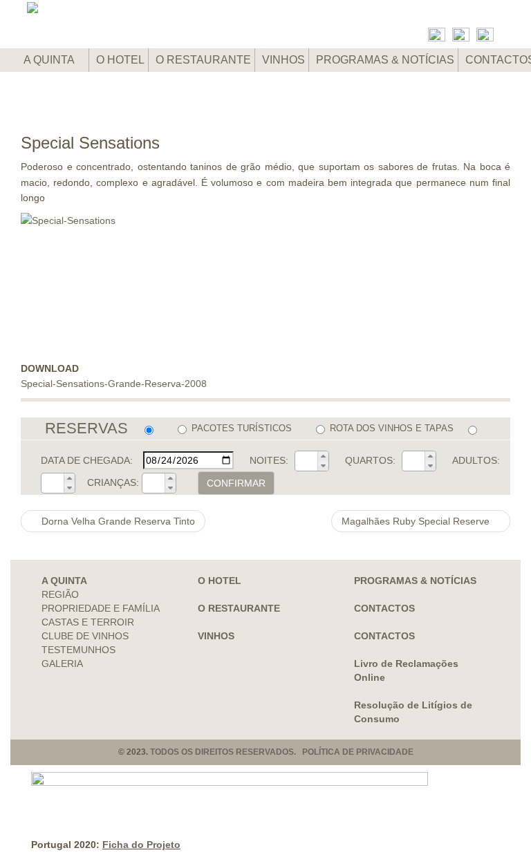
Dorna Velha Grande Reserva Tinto (117, 521)
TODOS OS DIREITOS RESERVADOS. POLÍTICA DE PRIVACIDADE (281, 752)
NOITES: (269, 460)
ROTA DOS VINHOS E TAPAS (392, 428)
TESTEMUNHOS (78, 649)
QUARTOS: (370, 460)
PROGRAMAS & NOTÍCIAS (385, 60)
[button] (322, 456)
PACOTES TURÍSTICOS (242, 428)
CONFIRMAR (236, 483)
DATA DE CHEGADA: (87, 460)
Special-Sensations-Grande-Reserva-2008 (114, 383)
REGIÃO (60, 594)
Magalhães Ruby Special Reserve (417, 521)
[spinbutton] (306, 461)
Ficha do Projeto (141, 844)
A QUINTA (50, 60)
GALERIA (62, 663)
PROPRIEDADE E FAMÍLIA (100, 608)
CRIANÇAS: (113, 482)
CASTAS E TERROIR (87, 622)
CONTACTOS (384, 608)
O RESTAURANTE (203, 60)
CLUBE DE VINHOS (85, 635)
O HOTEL (120, 60)
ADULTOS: (476, 460)
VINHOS (283, 60)
